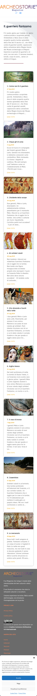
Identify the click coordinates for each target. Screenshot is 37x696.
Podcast (6, 650)
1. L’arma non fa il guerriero (17, 86)
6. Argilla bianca (13, 366)
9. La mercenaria (13, 533)
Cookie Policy (13, 693)
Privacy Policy (22, 693)
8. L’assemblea (12, 478)
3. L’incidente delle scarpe (17, 198)
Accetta (18, 678)
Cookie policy (8, 616)
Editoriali (7, 643)
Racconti (6, 646)
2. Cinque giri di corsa (15, 142)
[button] (34, 658)
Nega (18, 683)
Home (6, 639)
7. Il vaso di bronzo (14, 420)
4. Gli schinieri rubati (14, 253)
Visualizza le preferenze (18, 689)
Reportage (7, 653)
